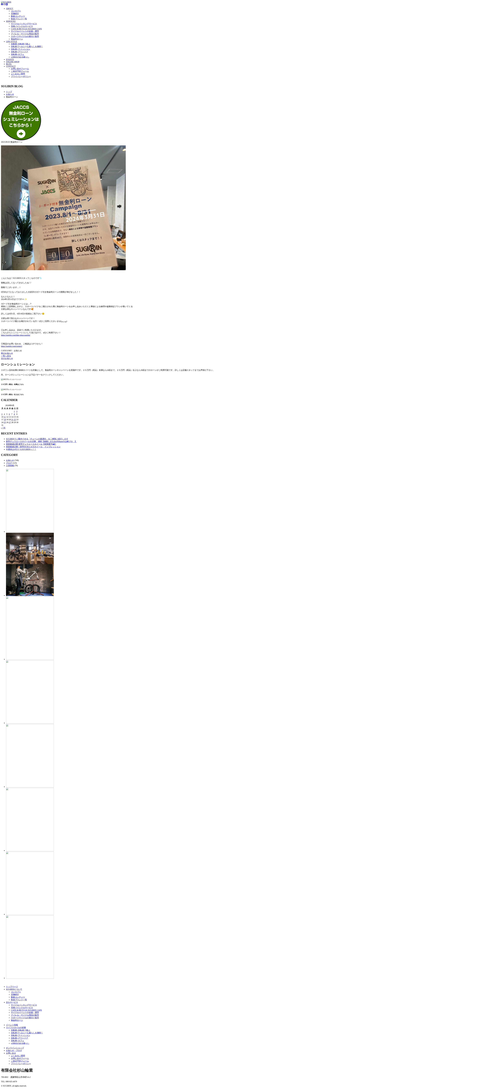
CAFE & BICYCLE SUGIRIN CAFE (26, 29)
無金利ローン (17, 39)
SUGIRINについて (14, 989)
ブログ (9, 463)
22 (15, 420)
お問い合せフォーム (20, 69)
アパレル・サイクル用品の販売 (25, 34)
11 (5, 417)
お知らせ (10, 460)
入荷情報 (10, 466)
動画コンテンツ (18, 16)
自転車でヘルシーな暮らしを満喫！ (27, 46)
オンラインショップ (15, 1048)
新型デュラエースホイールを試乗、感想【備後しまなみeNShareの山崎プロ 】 (41, 441)
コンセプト (16, 11)
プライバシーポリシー (21, 76)
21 (12, 420)
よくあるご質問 (18, 74)
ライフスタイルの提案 (16, 1027)
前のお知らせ (7, 353)
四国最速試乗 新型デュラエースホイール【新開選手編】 (31, 444)
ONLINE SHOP (12, 62)
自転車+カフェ (17, 54)
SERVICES (10, 21)
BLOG (9, 64)
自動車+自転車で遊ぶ (20, 44)
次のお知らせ (7, 358)
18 (5, 420)
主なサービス (12, 1002)
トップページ (12, 987)
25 (5, 422)
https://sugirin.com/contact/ (11, 346)
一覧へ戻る (6, 356)
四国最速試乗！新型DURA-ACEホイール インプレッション (33, 447)
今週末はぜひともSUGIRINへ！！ (21, 449)
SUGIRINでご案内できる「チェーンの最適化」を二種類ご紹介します (37, 439)
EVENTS (10, 59)
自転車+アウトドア (19, 52)
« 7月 (3, 428)
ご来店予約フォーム (20, 71)
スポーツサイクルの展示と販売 (25, 36)
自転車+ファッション (20, 49)
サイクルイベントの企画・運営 (25, 31)
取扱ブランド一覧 (19, 19)
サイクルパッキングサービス (24, 24)
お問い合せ (11, 1053)
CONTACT (11, 66)
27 (10, 422)
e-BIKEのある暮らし (20, 57)
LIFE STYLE (11, 41)
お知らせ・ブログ (14, 1050)
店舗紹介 (15, 13)
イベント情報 (12, 1025)
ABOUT (9, 8)
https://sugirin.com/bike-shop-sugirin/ (15, 335)
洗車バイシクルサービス (22, 26)
